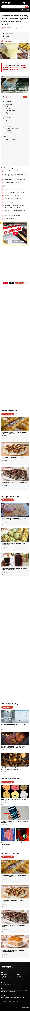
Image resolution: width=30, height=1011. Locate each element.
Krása (8, 990)
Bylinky (6, 997)
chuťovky (5, 504)
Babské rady (3, 990)
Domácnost (11, 990)
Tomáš (4, 38)
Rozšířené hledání (24, 10)
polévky (6, 984)
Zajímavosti (15, 997)
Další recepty (6, 414)
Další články (6, 707)
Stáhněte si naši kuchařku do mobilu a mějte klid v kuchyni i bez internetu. (14, 67)
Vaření (7, 991)
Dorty (10, 984)
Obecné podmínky (6, 977)
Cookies (19, 974)
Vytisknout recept (8, 41)
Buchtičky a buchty (7, 443)
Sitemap (19, 976)
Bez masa (5, 529)
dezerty (5, 418)
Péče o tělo (20, 990)
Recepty (9, 27)
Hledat (26, 7)
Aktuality (3, 997)
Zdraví (13, 991)
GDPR (4, 976)
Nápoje (4, 554)
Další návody (6, 782)
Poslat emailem (19, 282)
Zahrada (10, 991)
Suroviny (19, 997)
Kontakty (4, 974)
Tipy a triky (24, 990)
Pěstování (3, 991)
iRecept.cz (3, 27)
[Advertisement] (15, 262)
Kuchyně (15, 990)
